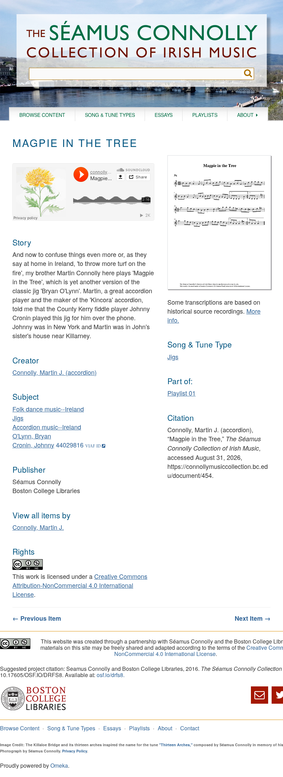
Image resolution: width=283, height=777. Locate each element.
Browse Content (42, 114)
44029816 (70, 444)
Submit (248, 74)
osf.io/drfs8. (111, 675)
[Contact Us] (259, 695)
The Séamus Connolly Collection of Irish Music (142, 41)
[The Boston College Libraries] (33, 709)
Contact (189, 728)
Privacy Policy (74, 750)
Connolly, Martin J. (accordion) (54, 372)
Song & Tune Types (110, 114)
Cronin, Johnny (33, 444)
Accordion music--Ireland (46, 426)
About (245, 114)
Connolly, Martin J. (38, 526)
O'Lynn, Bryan (31, 435)
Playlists (204, 114)
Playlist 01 (181, 392)
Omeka (59, 765)
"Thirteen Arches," (176, 744)
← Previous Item (36, 618)
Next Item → (253, 618)
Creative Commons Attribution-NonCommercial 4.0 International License (79, 585)
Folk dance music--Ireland (48, 408)
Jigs (17, 417)
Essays (164, 114)
